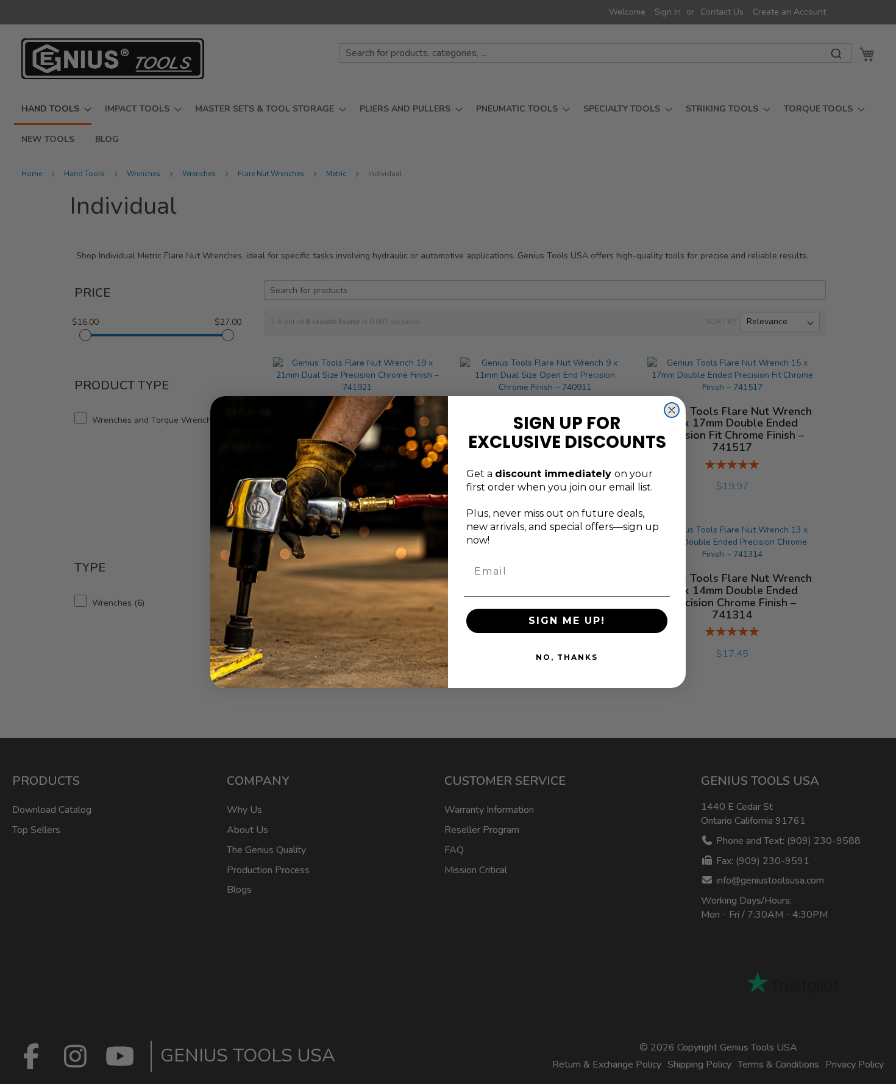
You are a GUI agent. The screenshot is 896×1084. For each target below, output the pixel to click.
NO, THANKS (567, 657)
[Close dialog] (672, 410)
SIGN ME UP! (566, 620)
